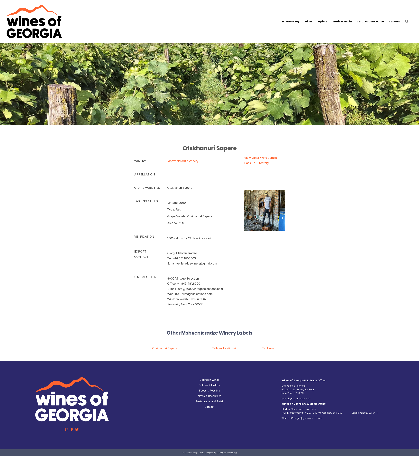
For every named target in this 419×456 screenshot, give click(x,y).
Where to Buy (290, 21)
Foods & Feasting (209, 390)
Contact (394, 21)
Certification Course (370, 21)
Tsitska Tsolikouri (224, 348)
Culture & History (209, 385)
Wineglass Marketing (227, 452)
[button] (407, 21)
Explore (322, 21)
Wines (308, 21)
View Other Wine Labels (260, 157)
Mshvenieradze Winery (182, 161)
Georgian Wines (209, 379)
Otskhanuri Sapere (164, 348)
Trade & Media (342, 21)
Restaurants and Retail (209, 401)
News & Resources (209, 396)
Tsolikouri (268, 348)
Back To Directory (256, 163)
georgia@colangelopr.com (296, 398)
